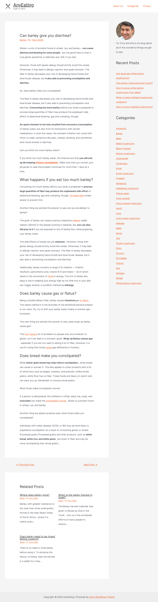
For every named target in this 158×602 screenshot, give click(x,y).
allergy (77, 220)
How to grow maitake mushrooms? (134, 107)
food (50, 276)
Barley (23, 40)
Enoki (119, 168)
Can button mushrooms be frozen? (134, 83)
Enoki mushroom (125, 173)
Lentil (119, 208)
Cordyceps (121, 163)
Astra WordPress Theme (101, 597)
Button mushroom (125, 153)
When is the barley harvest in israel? (75, 496)
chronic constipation (47, 162)
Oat (118, 238)
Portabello (121, 258)
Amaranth (121, 128)
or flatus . (84, 300)
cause (49, 347)
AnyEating (23, 4)
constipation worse (56, 400)
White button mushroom (129, 283)
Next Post (90, 464)
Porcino (120, 253)
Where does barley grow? (34, 494)
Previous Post (25, 464)
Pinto (118, 248)
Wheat (119, 278)
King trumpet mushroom (129, 203)
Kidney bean (122, 193)
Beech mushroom (125, 143)
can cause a (31, 334)
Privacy (147, 6)
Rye (118, 268)
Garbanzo (121, 183)
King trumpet (123, 198)
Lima (118, 213)
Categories (133, 6)
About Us (118, 6)
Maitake (120, 223)
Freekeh (120, 178)
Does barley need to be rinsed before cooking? (37, 537)
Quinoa (119, 263)
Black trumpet (123, 148)
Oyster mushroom (125, 243)
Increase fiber (77, 195)
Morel (119, 233)
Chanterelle (122, 158)
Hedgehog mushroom (127, 188)
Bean (118, 138)
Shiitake (120, 273)
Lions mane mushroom (128, 218)
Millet (119, 228)
